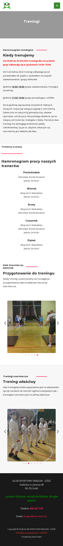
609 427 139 (36, 508)
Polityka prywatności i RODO (31, 532)
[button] (5, 323)
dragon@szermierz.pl (35, 516)
